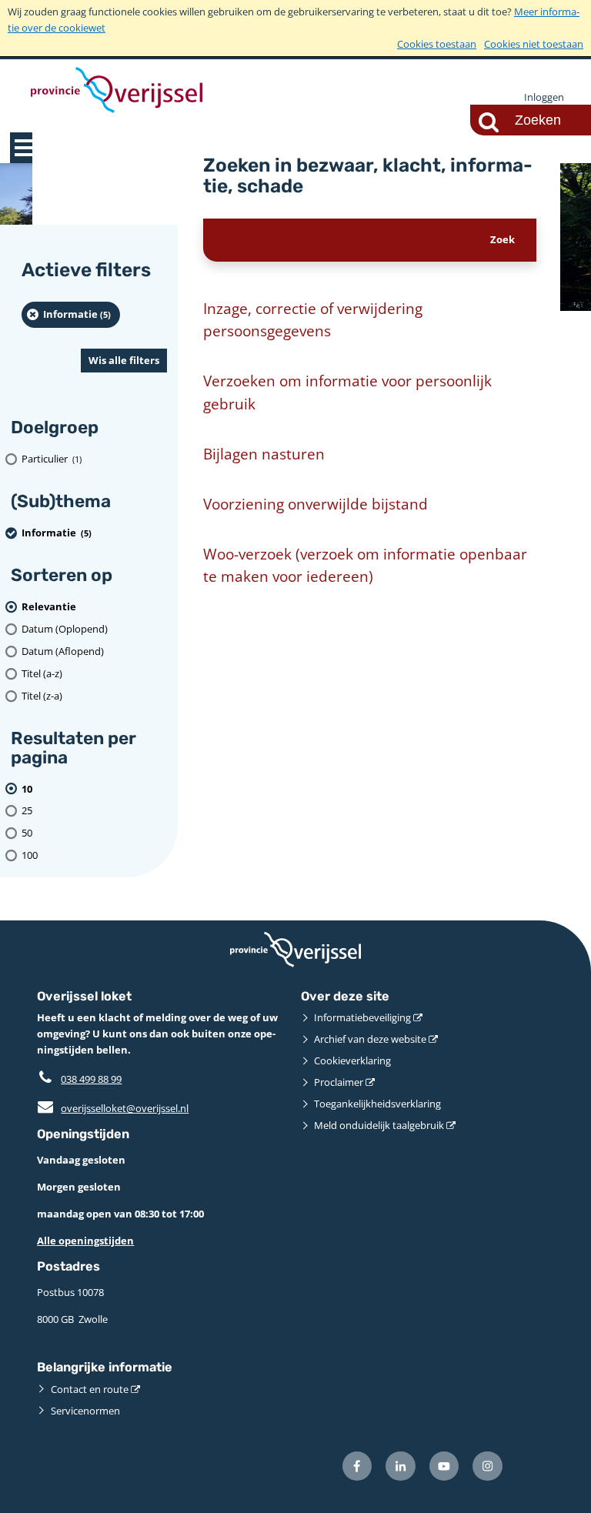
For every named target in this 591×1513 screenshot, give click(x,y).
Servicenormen (85, 1411)
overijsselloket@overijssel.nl (113, 1108)
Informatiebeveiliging (362, 1017)
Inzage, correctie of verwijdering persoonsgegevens (312, 320)
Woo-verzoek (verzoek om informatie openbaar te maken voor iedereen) (365, 565)
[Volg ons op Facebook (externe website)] (357, 1466)
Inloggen (544, 97)
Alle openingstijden (85, 1240)
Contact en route (90, 1389)
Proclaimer (338, 1082)
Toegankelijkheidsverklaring (377, 1104)
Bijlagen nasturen (264, 453)
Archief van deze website (370, 1039)
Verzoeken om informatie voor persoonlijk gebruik (347, 392)
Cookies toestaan (436, 44)
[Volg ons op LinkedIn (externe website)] (401, 1466)
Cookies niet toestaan (533, 44)
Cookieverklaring (352, 1060)
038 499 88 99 (91, 1079)
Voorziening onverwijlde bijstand (315, 503)
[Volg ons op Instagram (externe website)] (487, 1466)
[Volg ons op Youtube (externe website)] (444, 1466)
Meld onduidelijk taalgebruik (379, 1125)
